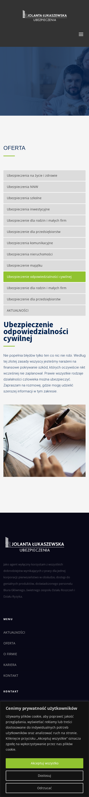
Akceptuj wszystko (44, 763)
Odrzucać (44, 788)
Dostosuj (44, 775)
